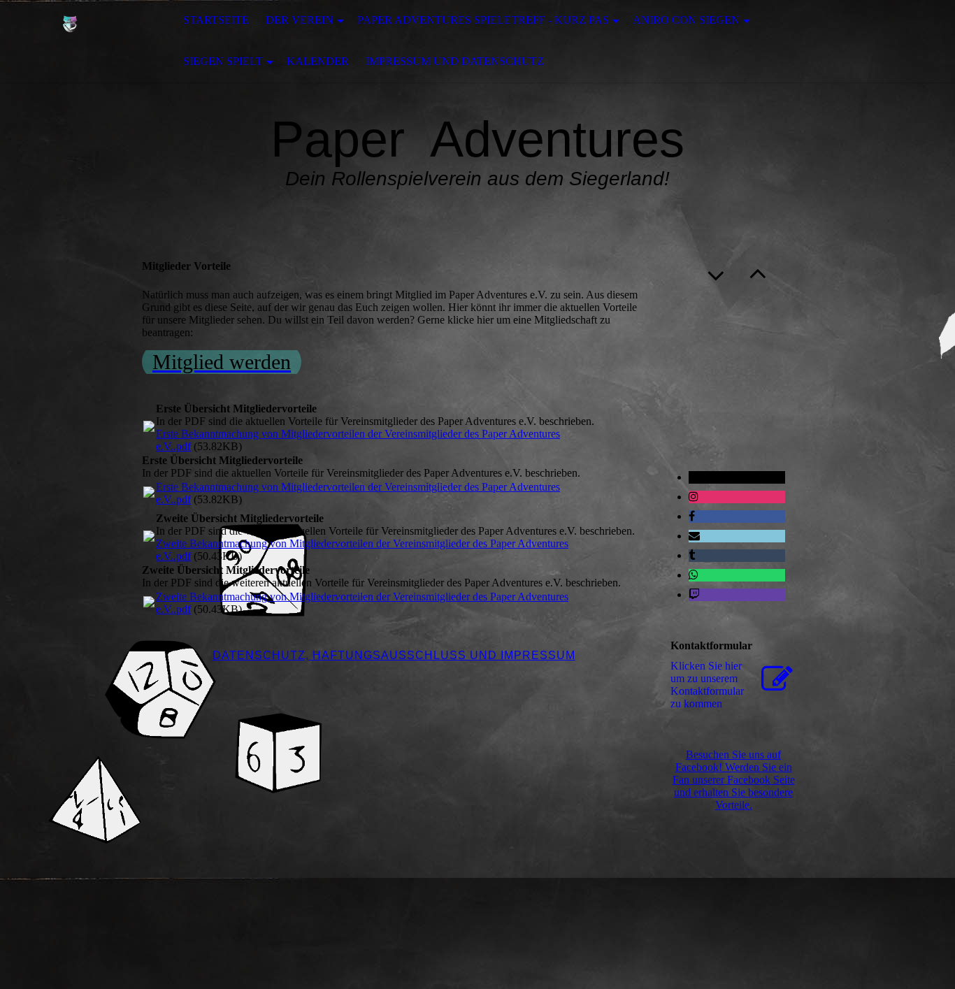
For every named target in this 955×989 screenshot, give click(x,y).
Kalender (318, 61)
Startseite (216, 20)
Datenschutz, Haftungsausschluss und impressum (394, 655)
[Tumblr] (692, 555)
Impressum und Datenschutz (455, 61)
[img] (70, 41)
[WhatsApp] (693, 575)
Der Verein (299, 20)
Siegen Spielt (223, 61)
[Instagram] (693, 497)
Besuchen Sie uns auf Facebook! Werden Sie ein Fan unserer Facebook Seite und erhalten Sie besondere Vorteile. (734, 780)
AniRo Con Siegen (686, 20)
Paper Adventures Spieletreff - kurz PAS (483, 20)
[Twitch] (694, 594)
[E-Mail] (694, 536)
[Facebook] (692, 516)
